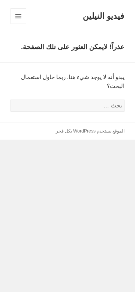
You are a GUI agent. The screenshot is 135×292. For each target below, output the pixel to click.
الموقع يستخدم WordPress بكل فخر (90, 131)
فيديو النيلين (103, 16)
